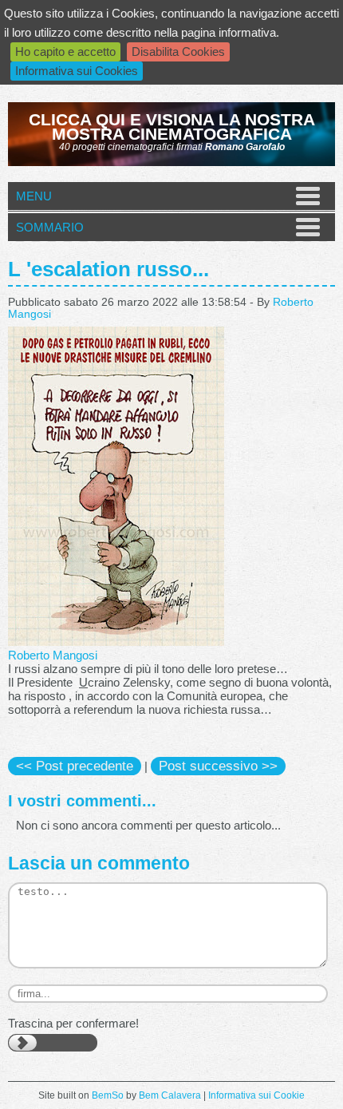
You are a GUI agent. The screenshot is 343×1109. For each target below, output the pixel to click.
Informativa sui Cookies (76, 70)
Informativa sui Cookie (256, 1095)
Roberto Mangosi (52, 655)
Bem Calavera (170, 1095)
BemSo (108, 1095)
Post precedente (74, 765)
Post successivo (218, 765)
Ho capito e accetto (65, 51)
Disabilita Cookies (178, 51)
